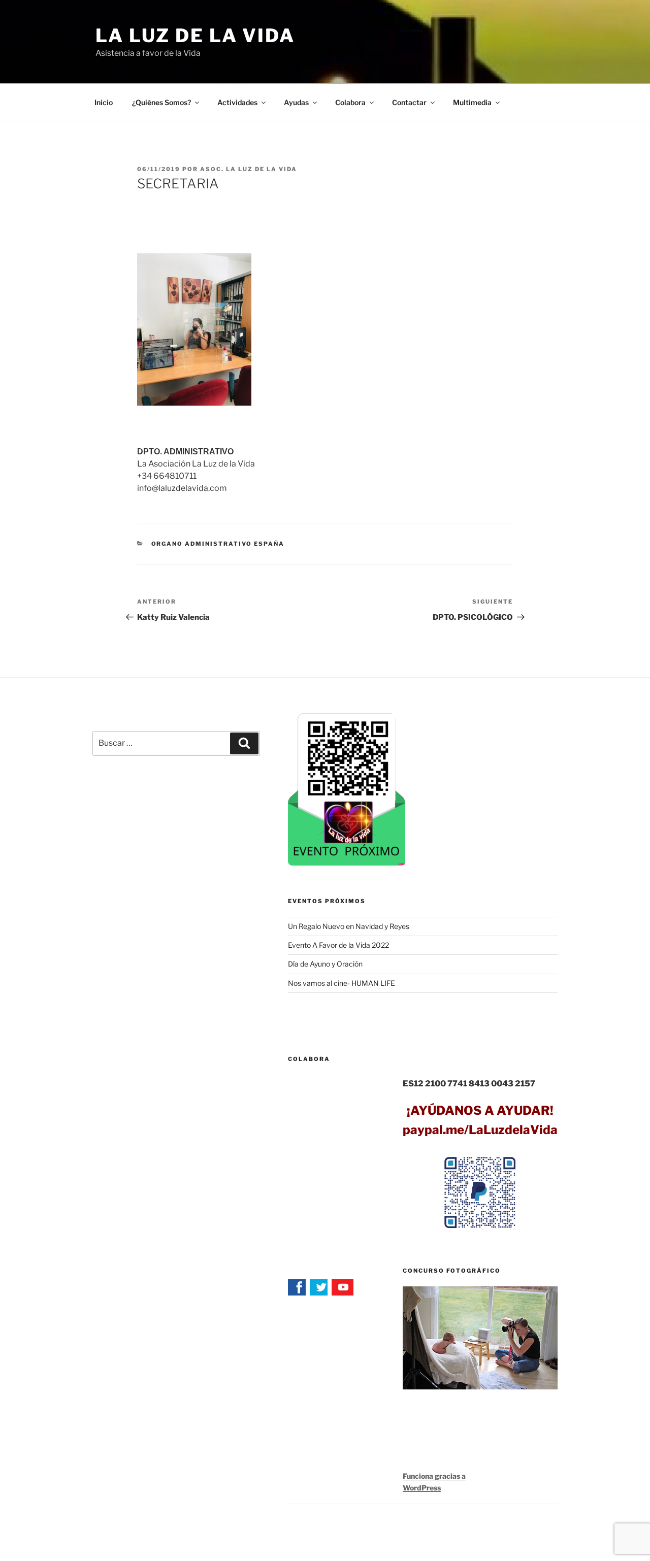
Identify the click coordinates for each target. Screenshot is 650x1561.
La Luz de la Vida (195, 35)
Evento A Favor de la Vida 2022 (338, 945)
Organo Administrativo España (218, 543)
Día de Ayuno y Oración (325, 963)
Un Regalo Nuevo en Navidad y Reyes (348, 926)
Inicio (103, 102)
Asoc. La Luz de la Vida (248, 169)
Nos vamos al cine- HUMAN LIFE (341, 983)
